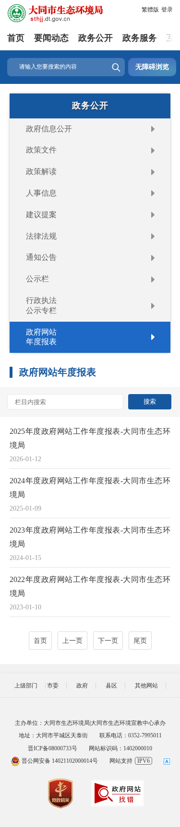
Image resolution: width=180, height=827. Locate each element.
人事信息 (41, 193)
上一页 (72, 640)
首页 (15, 38)
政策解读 (41, 171)
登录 (167, 9)
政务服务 (139, 38)
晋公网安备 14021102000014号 (59, 760)
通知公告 (41, 257)
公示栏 (37, 279)
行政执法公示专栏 (41, 305)
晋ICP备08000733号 (52, 748)
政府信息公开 (49, 129)
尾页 (140, 640)
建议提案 (41, 214)
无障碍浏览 (152, 66)
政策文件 (41, 150)
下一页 (108, 640)
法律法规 (41, 236)
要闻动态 (51, 38)
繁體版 (150, 9)
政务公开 (95, 38)
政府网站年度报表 (41, 337)
